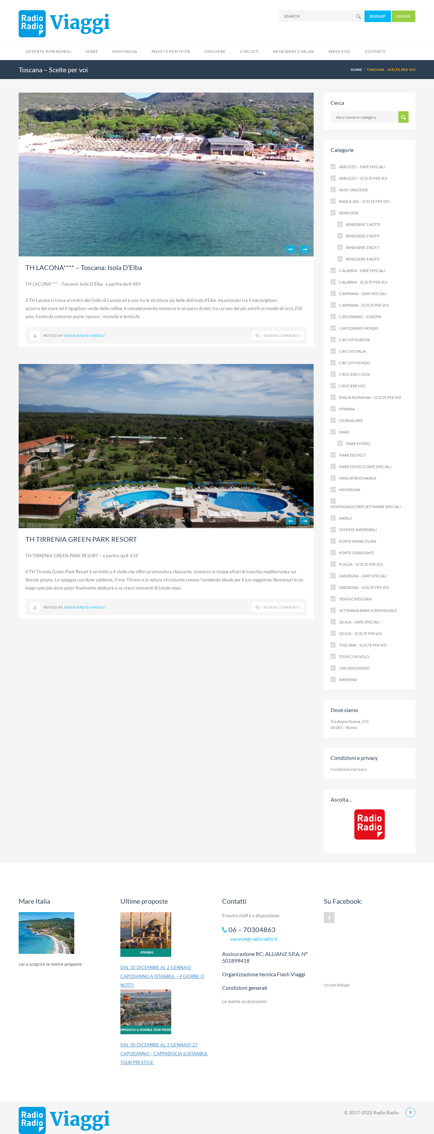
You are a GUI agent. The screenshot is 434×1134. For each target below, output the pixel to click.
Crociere (215, 51)
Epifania (347, 409)
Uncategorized (354, 668)
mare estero (358, 443)
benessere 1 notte (363, 224)
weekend (348, 679)
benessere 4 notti (362, 259)
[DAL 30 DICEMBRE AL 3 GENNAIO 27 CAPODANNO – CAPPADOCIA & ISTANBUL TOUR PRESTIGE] (145, 1014)
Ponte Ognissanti (356, 553)
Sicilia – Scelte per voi (360, 633)
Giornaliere (351, 420)
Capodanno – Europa (360, 316)
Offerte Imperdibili (48, 51)
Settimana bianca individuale (368, 610)
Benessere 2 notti (362, 236)
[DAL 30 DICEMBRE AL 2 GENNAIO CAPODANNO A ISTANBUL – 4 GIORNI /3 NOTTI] (145, 937)
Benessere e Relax (293, 51)
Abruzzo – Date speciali (362, 167)
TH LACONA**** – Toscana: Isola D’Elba (83, 267)
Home (356, 70)
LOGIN (403, 16)
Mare (92, 51)
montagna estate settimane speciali (366, 506)
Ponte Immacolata (357, 541)
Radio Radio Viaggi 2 (84, 335)
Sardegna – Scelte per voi (364, 587)
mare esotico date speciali (365, 466)
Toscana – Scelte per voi (363, 645)
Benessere (349, 213)
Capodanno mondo (359, 328)
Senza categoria (355, 599)
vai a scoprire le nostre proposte (50, 964)
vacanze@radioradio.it (253, 939)
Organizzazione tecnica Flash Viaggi (263, 974)
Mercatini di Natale (357, 478)
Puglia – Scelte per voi (361, 564)
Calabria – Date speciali (362, 270)
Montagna (124, 51)
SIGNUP (378, 16)
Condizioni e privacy (349, 769)
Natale (345, 518)
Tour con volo (354, 656)
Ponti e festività (171, 51)
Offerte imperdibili (358, 529)
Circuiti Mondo (354, 363)
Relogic (343, 984)
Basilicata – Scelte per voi (364, 201)
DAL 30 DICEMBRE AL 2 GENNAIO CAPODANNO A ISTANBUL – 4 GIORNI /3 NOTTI (162, 976)
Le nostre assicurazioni (244, 1001)
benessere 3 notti (362, 247)
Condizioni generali (244, 987)
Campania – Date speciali (363, 293)
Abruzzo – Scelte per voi (363, 178)
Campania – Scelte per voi (364, 305)
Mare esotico (352, 455)
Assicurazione (353, 190)
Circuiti (249, 51)
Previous (291, 249)
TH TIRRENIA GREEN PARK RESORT (81, 539)
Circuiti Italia (352, 351)
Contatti (375, 51)
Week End (340, 51)
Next (304, 249)
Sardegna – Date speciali (363, 576)
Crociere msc (352, 386)
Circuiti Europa (354, 340)
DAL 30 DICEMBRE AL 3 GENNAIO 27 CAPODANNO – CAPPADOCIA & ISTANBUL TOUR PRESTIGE (164, 1053)
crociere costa (354, 374)
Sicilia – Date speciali (359, 622)
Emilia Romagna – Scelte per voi (370, 397)
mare (344, 432)
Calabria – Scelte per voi (363, 282)
